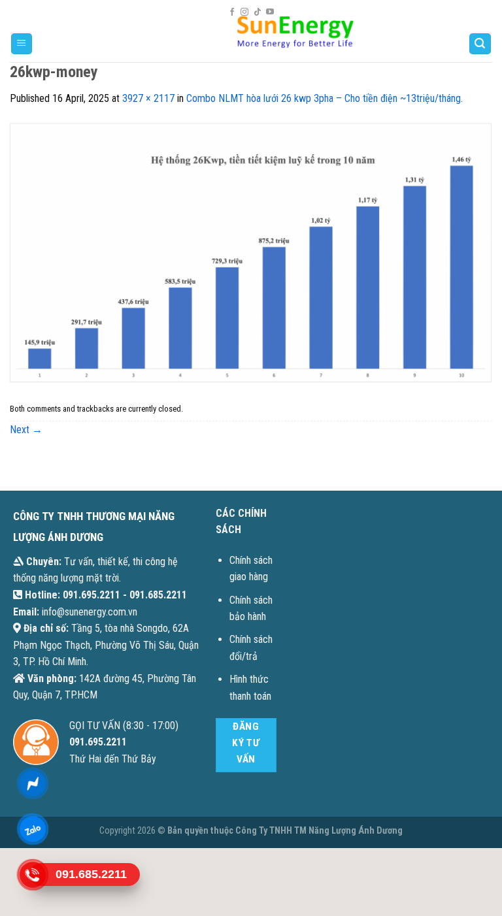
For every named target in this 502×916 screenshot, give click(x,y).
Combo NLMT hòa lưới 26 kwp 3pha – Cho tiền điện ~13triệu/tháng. (324, 98)
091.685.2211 (158, 595)
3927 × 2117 (148, 98)
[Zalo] (32, 829)
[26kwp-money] (251, 252)
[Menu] (22, 44)
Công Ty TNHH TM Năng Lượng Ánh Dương (319, 830)
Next (26, 429)
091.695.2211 (91, 595)
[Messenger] (32, 783)
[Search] (480, 44)
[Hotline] (32, 874)
